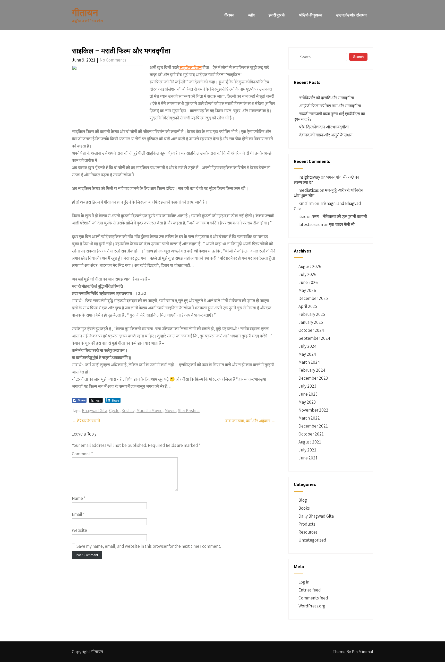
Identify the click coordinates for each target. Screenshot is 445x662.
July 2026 (307, 274)
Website (79, 530)
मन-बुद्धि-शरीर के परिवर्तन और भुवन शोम (328, 192)
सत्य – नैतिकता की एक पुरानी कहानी (339, 216)
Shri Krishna (189, 410)
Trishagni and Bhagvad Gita (327, 206)
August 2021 (309, 442)
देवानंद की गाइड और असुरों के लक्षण (325, 135)
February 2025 (311, 314)
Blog (302, 500)
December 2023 (313, 378)
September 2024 (314, 338)
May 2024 (307, 354)
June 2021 (308, 458)
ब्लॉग (251, 15)
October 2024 (311, 330)
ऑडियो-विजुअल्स (310, 15)
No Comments (113, 60)
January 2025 (310, 322)
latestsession (310, 224)
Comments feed (313, 598)
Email (78, 514)
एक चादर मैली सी (342, 224)
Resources (308, 532)
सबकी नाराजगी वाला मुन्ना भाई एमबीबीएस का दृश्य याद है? (329, 116)
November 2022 (313, 410)
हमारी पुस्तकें (277, 15)
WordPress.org (311, 606)
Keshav (128, 410)
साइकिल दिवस (190, 67)
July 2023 (307, 386)
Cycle (114, 410)
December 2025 (313, 298)
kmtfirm (306, 203)
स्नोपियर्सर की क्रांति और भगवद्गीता (326, 98)
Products (306, 524)
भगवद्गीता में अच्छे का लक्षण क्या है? (326, 179)
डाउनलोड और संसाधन (351, 15)
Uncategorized (312, 540)
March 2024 (309, 362)
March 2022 (309, 418)
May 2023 (307, 402)
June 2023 (308, 394)
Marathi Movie (149, 410)
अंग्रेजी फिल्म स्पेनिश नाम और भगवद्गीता (330, 106)
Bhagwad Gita (94, 410)
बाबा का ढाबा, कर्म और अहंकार (250, 421)
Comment (82, 454)
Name (78, 498)
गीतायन (229, 15)
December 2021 (313, 426)
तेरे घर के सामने (86, 421)
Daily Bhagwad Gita (316, 516)
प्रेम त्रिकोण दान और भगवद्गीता (324, 127)
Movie (170, 410)
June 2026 (308, 282)
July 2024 (307, 346)
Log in (303, 582)
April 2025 (307, 306)
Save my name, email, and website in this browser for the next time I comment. (148, 546)
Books (304, 508)
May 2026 (307, 290)
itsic (302, 216)
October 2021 (311, 434)
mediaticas (308, 190)
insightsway (309, 177)
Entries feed (309, 590)
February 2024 (311, 370)
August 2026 (309, 266)
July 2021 (307, 450)
